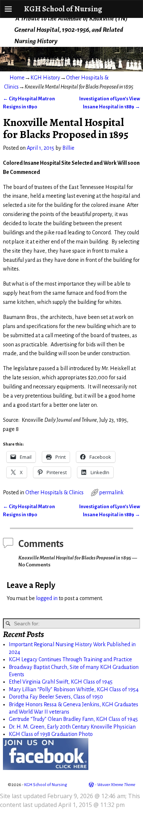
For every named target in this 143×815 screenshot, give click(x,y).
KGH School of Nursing (63, 8)
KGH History (45, 78)
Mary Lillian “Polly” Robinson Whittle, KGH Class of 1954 (74, 689)
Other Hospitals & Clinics (54, 492)
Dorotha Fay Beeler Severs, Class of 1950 (56, 697)
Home (17, 78)
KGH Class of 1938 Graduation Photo (51, 734)
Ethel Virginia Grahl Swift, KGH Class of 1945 (61, 682)
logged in (47, 598)
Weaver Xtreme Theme (116, 784)
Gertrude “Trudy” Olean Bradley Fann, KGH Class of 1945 (73, 719)
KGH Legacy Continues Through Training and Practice (70, 659)
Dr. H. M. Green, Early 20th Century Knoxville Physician (72, 727)
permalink (111, 492)
